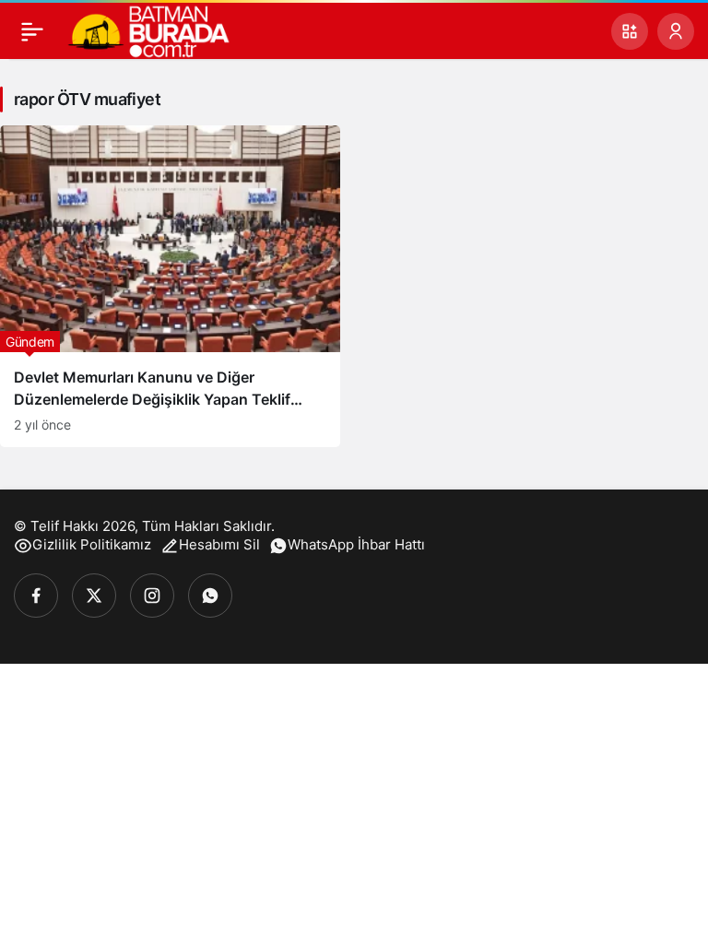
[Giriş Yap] (675, 31)
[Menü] (32, 31)
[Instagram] (152, 595)
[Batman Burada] (148, 29)
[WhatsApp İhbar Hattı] (210, 595)
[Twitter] (94, 595)
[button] (629, 31)
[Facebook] (36, 595)
